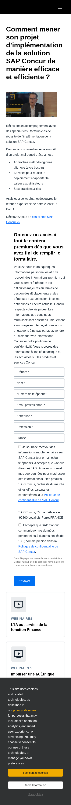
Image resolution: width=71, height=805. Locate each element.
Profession (22, 424)
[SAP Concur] (23, 7)
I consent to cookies (35, 772)
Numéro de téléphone (29, 391)
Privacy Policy (35, 794)
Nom (17, 380)
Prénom (19, 369)
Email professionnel (28, 402)
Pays (17, 435)
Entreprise (21, 413)
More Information (35, 785)
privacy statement (25, 710)
